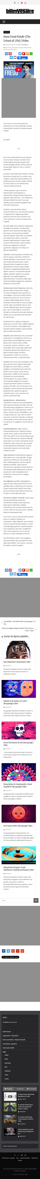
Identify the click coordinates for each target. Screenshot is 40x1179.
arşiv (17, 1158)
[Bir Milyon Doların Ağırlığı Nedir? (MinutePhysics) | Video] (10, 1096)
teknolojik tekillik (8, 1048)
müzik (7, 1079)
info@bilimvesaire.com (10, 1022)
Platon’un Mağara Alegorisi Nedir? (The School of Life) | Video (18, 629)
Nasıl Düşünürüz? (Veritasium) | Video (16, 662)
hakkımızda (35, 1158)
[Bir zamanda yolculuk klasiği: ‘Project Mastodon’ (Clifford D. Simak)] (10, 1119)
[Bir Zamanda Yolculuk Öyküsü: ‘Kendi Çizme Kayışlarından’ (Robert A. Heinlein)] (10, 1107)
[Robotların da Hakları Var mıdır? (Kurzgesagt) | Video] (19, 681)
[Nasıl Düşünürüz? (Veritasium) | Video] (19, 642)
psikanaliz (14, 47)
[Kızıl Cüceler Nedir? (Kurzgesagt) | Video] (19, 806)
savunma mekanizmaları (24, 47)
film (6, 1067)
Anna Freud (8, 47)
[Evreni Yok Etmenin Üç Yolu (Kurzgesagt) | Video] (19, 723)
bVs (15, 45)
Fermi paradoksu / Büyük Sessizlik (14, 1040)
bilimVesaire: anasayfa (8, 1158)
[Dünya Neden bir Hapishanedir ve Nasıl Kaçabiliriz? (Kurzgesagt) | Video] (19, 764)
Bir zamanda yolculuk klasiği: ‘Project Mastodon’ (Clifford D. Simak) (25, 1119)
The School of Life (8, 49)
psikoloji (6, 32)
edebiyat (7, 1071)
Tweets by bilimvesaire (10, 1146)
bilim (6, 1059)
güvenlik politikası (25, 1158)
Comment (32, 1089)
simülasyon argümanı (10, 1044)
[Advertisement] (20, 98)
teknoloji (8, 1063)
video (15, 49)
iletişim (20, 1160)
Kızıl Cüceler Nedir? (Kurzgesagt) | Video (17, 826)
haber (7, 1055)
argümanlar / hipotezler (10, 1036)
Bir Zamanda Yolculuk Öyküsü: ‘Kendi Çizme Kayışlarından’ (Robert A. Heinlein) (25, 1107)
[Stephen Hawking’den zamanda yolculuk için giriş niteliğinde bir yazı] (10, 1131)
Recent (20, 1089)
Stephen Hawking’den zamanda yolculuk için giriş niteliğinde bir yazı (26, 1131)
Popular (9, 1089)
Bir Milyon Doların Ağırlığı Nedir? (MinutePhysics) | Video (26, 1095)
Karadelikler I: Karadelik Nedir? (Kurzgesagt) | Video (19, 622)
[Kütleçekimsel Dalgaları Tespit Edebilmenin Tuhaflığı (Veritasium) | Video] (19, 847)
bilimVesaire (7, 1032)
